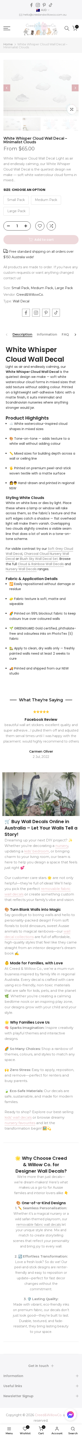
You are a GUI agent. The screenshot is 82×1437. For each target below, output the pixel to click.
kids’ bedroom (36, 851)
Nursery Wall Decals (21, 569)
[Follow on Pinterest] (44, 5)
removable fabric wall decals (38, 1225)
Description (22, 334)
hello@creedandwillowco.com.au (45, 14)
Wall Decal (21, 301)
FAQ (65, 334)
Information (47, 334)
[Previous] (6, 87)
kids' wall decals (18, 1117)
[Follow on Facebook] (31, 5)
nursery (61, 845)
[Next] (75, 87)
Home (8, 44)
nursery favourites (20, 1123)
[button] (70, 1416)
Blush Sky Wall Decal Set (39, 558)
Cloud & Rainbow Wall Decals (41, 564)
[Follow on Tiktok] (51, 5)
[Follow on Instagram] (38, 5)
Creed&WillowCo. (30, 295)
